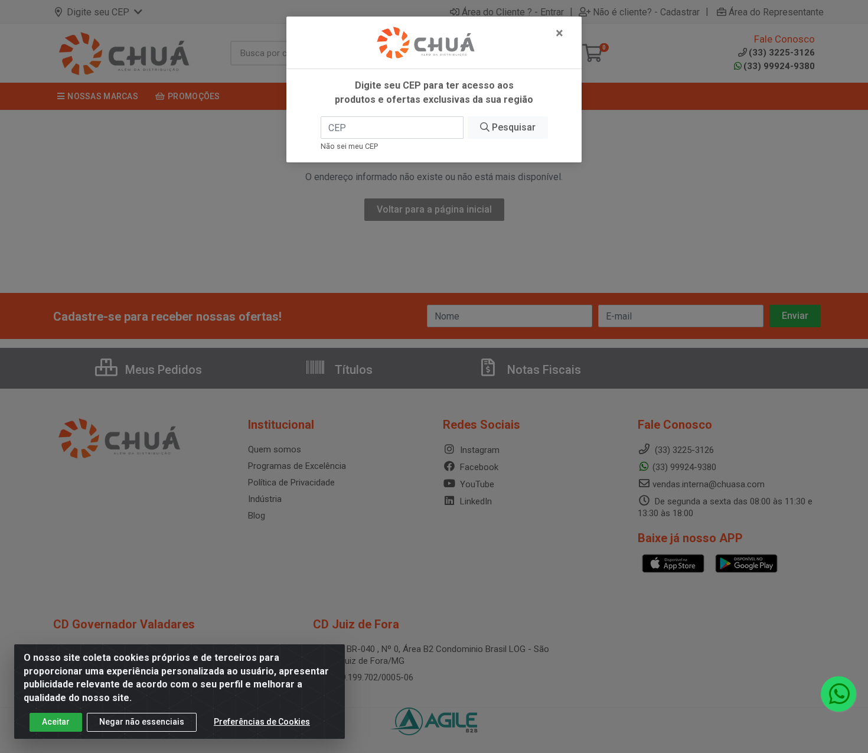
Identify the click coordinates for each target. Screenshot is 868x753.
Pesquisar (513, 127)
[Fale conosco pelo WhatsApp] (838, 694)
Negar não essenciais (141, 721)
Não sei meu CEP (349, 146)
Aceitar (56, 721)
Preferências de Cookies (262, 721)
